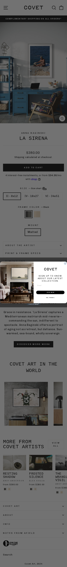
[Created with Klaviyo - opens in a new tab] (33, 304)
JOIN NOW (50, 292)
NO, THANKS (50, 297)
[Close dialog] (65, 264)
